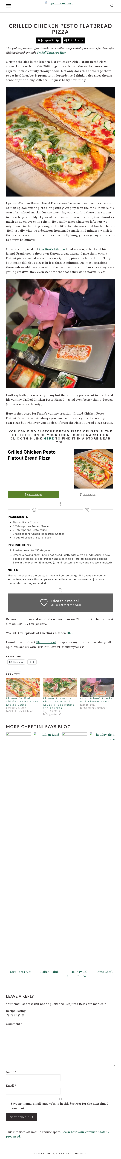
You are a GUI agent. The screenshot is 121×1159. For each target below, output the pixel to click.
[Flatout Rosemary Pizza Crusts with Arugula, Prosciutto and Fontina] (60, 687)
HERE (71, 633)
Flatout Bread (46, 642)
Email (11, 1085)
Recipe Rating (16, 1010)
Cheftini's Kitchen (52, 249)
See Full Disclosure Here (51, 52)
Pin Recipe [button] (89, 494)
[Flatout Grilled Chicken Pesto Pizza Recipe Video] (23, 687)
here (49, 438)
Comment (14, 1023)
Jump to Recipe (50, 40)
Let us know (58, 604)
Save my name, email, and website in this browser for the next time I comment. (59, 1106)
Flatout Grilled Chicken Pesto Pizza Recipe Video (22, 701)
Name (11, 1072)
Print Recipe (75, 40)
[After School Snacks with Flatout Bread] (97, 687)
